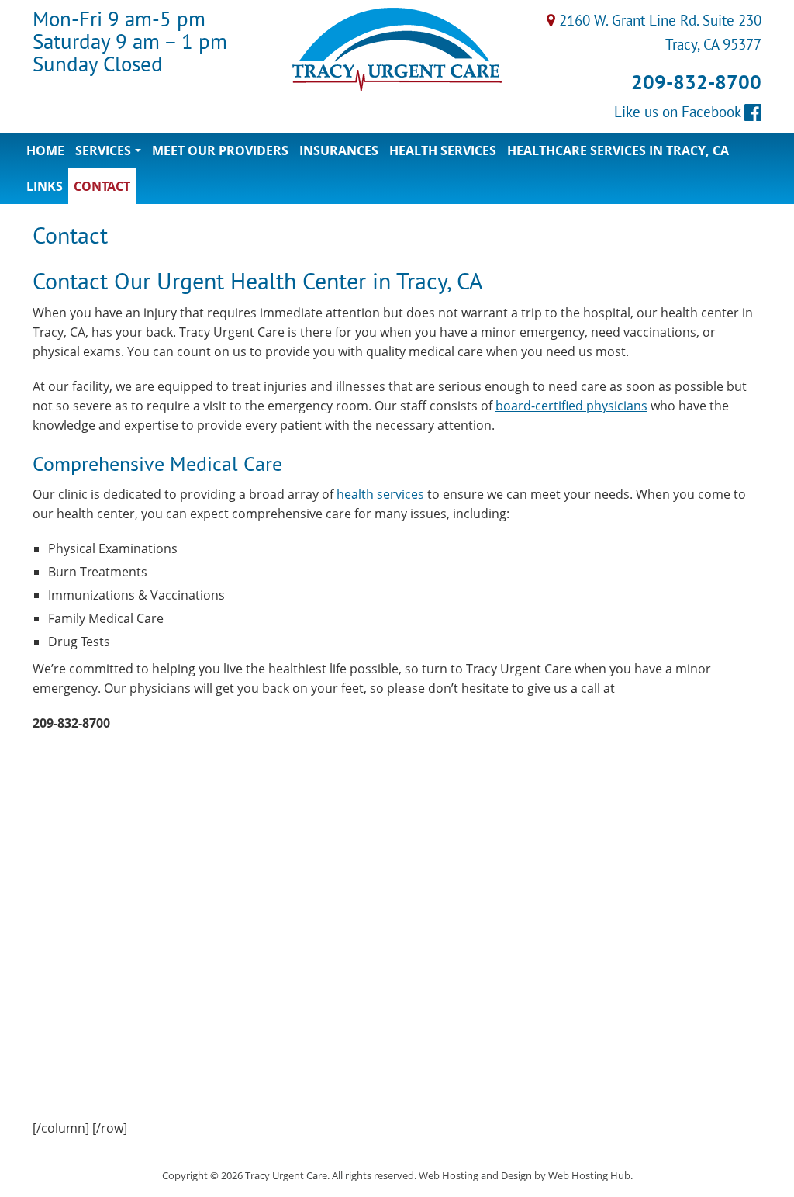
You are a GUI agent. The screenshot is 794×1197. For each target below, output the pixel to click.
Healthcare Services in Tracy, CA (618, 150)
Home (45, 150)
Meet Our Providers (220, 150)
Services (111, 155)
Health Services (442, 150)
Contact (102, 186)
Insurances (338, 150)
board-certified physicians (571, 405)
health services (380, 494)
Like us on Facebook (679, 111)
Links (44, 186)
